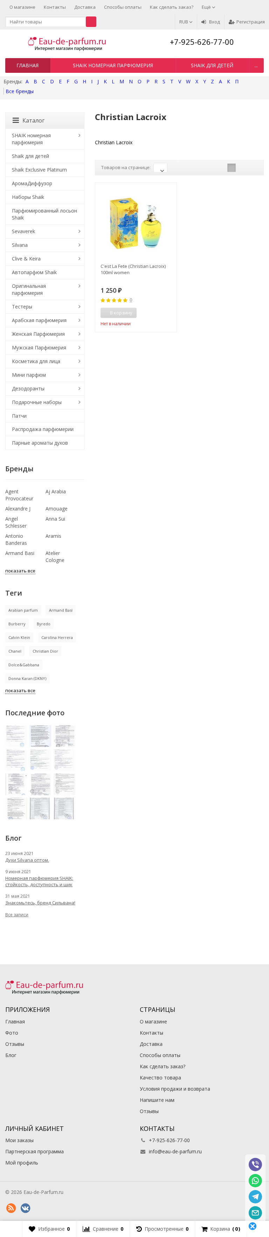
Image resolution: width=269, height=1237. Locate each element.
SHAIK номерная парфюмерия (113, 65)
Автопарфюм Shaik (34, 272)
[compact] (253, 168)
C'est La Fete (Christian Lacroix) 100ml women (133, 269)
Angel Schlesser (16, 522)
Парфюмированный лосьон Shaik (44, 214)
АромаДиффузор (32, 183)
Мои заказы (19, 1140)
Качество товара (160, 1077)
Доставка (85, 7)
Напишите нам (157, 1100)
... (256, 65)
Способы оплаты (123, 7)
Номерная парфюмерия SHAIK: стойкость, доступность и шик (39, 881)
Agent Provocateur (19, 495)
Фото (11, 1032)
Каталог (33, 120)
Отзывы (14, 1044)
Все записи (16, 915)
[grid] (231, 168)
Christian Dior (45, 651)
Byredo (43, 623)
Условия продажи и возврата (175, 1088)
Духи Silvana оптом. (27, 860)
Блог (10, 1055)
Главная (27, 65)
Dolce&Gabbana (23, 664)
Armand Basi (19, 553)
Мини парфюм (29, 374)
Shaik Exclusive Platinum (39, 169)
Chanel (14, 651)
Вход (214, 22)
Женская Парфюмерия (38, 334)
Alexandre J (17, 508)
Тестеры (22, 306)
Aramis (53, 536)
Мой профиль (21, 1162)
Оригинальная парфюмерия (29, 289)
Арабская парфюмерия (39, 320)
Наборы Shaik (28, 197)
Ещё (207, 7)
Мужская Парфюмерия (39, 347)
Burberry (17, 623)
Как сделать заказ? (171, 7)
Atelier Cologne (55, 556)
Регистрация (250, 22)
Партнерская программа (34, 1151)
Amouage (57, 508)
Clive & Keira (26, 258)
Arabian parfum (23, 610)
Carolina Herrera (57, 637)
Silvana (20, 245)
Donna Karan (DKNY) (27, 678)
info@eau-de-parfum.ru (175, 1151)
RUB (184, 22)
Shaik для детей (212, 65)
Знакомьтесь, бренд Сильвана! (40, 902)
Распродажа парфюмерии (43, 429)
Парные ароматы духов (40, 442)
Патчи (19, 415)
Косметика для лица (36, 361)
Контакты (55, 7)
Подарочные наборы (37, 402)
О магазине (22, 7)
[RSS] (10, 1208)
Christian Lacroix (113, 142)
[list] (242, 168)
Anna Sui (55, 518)
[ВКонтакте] (25, 1208)
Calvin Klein (19, 637)
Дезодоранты (28, 388)
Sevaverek (23, 231)
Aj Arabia (56, 491)
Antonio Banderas (16, 539)
